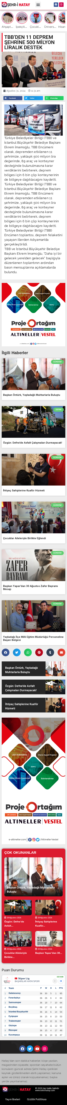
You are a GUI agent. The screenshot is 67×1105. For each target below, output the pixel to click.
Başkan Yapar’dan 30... (48, 953)
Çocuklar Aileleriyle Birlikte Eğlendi (24, 538)
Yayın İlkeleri (12, 1099)
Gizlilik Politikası (37, 1099)
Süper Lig (24, 978)
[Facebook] (56, 4)
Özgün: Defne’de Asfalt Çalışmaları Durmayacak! (32, 442)
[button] (38, 4)
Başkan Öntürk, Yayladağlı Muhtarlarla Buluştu (31, 394)
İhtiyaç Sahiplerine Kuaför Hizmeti (24, 490)
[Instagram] (61, 4)
